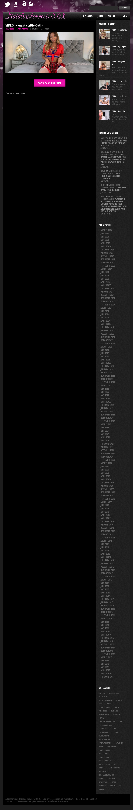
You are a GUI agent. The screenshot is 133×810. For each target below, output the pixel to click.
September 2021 (108, 421)
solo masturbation (106, 775)
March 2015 (106, 673)
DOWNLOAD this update (49, 83)
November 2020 (108, 453)
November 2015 (108, 647)
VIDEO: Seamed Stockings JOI (111, 197)
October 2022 (107, 379)
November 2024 (108, 298)
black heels (103, 696)
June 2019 (105, 508)
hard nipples (104, 714)
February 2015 (107, 676)
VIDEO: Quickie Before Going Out (112, 153)
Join (100, 16)
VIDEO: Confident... (119, 29)
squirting (113, 778)
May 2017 (105, 589)
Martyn (104, 138)
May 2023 (105, 356)
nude (101, 746)
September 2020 (108, 459)
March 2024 (106, 324)
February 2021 (107, 443)
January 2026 (107, 252)
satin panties (104, 764)
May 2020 (105, 472)
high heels (117, 714)
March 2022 (106, 401)
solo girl (102, 771)
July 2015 (105, 660)
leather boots (104, 732)
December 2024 (107, 294)
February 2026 (107, 249)
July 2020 (105, 466)
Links (124, 16)
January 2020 (107, 485)
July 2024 (105, 311)
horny (101, 718)
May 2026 (105, 239)
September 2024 (108, 304)
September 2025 (108, 265)
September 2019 (108, 498)
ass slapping (114, 693)
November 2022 (108, 375)
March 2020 (106, 479)
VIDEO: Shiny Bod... (119, 81)
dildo (109, 704)
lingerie (117, 732)
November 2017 (108, 569)
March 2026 (106, 246)
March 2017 (106, 595)
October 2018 (107, 534)
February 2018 (107, 560)
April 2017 (105, 592)
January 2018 (107, 563)
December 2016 (107, 605)
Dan (102, 196)
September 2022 (108, 382)
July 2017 (105, 582)
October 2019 (107, 495)
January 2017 (107, 602)
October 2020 (107, 456)
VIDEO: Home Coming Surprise (111, 186)
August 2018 (106, 540)
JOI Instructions (105, 725)
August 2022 (106, 385)
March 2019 (106, 518)
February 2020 (107, 482)
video (112, 786)
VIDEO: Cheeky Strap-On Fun (111, 172)
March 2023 (106, 362)
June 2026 (105, 236)
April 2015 (105, 670)
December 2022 (107, 372)
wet (120, 786)
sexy (115, 764)
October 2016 (107, 612)
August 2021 (106, 424)
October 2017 (107, 573)
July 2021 (105, 427)
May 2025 (105, 278)
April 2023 (105, 359)
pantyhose (111, 746)
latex (114, 729)
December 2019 (107, 489)
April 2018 (105, 553)
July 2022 (105, 388)
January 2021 (107, 447)
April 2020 (105, 476)
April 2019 (105, 514)
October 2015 (107, 650)
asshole (102, 693)
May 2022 (105, 395)
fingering (103, 711)
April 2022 (105, 398)
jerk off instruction (107, 721)
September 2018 (108, 537)
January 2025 (107, 291)
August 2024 (106, 307)
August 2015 (106, 657)
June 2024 (105, 314)
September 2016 (108, 615)
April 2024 (105, 320)
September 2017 (108, 576)
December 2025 (107, 256)
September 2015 (108, 654)
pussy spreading (105, 761)
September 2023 (108, 343)
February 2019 (107, 521)
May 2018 (105, 550)
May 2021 (105, 434)
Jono (103, 185)
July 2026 (105, 233)
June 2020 (105, 469)
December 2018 (107, 527)
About (111, 16)
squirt (101, 778)
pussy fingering (105, 750)
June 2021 (105, 430)
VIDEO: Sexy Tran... (119, 96)
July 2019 (105, 505)
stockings (103, 782)
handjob (114, 711)
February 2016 (107, 637)
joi (121, 721)
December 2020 (107, 450)
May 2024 (105, 317)
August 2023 (106, 346)
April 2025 (105, 281)
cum (100, 704)
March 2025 (106, 285)
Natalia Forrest (23, 29)
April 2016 (105, 631)
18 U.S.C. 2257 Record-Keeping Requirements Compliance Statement (36, 801)
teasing (114, 782)
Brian (103, 152)
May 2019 (105, 511)
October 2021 (107, 417)
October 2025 (107, 262)
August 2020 (106, 463)
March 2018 (106, 557)
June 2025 (105, 275)
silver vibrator (114, 768)
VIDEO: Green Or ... (119, 111)
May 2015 (105, 667)
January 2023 (107, 369)
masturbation (104, 739)
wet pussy (103, 789)
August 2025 (106, 269)
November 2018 (108, 531)
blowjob (119, 700)
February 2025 (107, 288)
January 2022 (107, 408)
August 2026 (106, 230)
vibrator (102, 786)
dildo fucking (104, 707)
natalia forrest (105, 743)
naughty (119, 743)
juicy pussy (103, 729)
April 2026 (105, 243)
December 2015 (107, 644)
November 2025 (108, 259)
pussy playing (104, 753)
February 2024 (107, 327)
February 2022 (107, 404)
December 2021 (107, 411)
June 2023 (105, 353)
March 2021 (106, 440)
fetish (116, 707)
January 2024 (107, 330)
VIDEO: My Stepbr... (120, 46)
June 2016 (105, 624)
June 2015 (105, 663)
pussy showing (105, 757)
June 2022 (105, 392)
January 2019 (107, 524)
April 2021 (105, 437)
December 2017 (107, 566)
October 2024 (107, 301)
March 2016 (106, 634)
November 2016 (108, 608)
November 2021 (108, 414)
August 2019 (106, 502)
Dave (103, 171)
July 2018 (105, 544)
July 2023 (105, 349)
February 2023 (107, 366)
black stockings (105, 700)
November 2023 (108, 336)
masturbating (104, 736)
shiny (101, 768)
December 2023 (107, 333)
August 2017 (106, 579)
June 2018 (105, 547)
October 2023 (107, 340)
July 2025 (105, 272)
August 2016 (106, 618)
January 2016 (107, 641)
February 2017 (107, 599)
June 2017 (105, 586)
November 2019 (108, 492)
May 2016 (105, 628)
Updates (87, 16)
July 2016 (105, 621)
